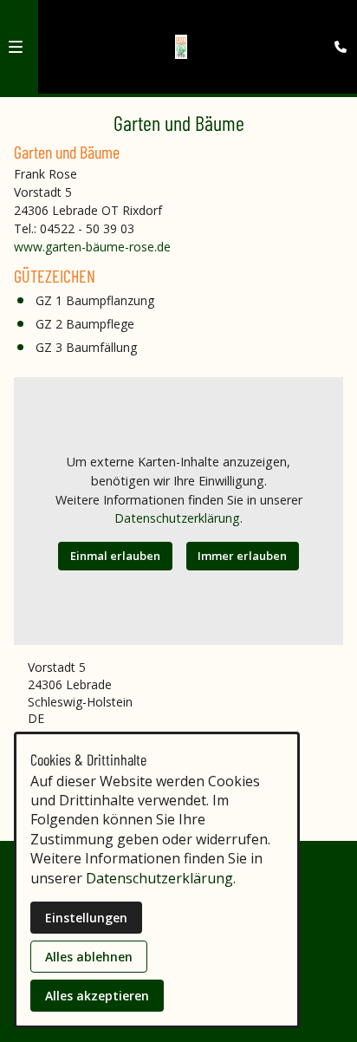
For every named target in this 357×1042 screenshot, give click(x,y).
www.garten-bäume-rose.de (92, 246)
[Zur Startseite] (181, 47)
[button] (15, 46)
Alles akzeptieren (97, 995)
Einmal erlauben (115, 555)
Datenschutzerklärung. (178, 518)
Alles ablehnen (89, 956)
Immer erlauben (242, 555)
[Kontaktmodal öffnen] (336, 21)
